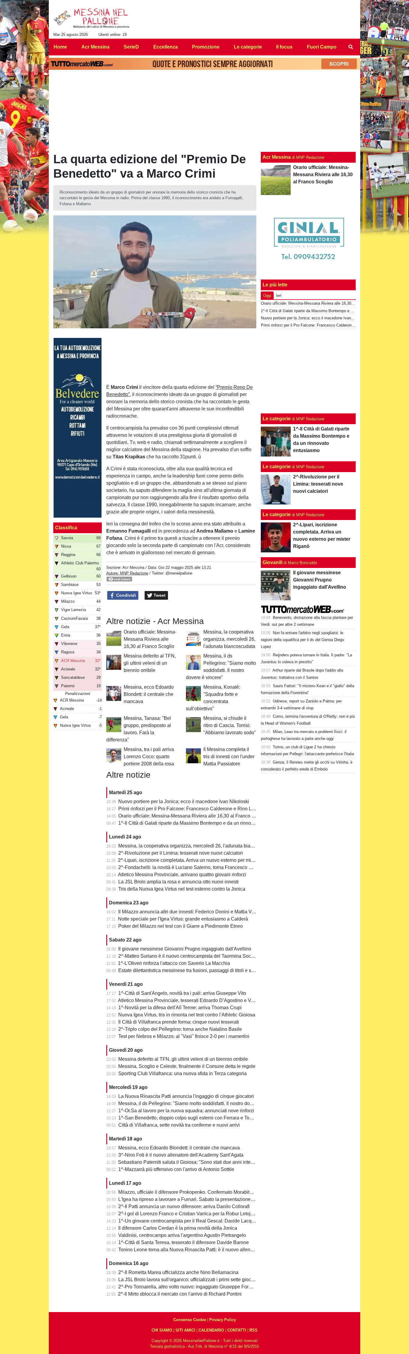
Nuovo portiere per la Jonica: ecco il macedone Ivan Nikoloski (183, 801)
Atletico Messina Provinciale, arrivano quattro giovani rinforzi (182, 874)
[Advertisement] (308, 371)
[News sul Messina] (91, 18)
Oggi (267, 295)
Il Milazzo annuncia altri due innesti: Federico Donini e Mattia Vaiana (190, 911)
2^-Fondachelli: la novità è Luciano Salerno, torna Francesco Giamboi (192, 867)
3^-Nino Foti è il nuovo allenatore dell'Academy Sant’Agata (180, 1154)
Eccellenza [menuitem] (165, 46)
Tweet (159, 595)
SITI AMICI (185, 1330)
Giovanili (272, 562)
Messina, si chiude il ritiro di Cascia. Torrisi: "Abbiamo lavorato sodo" (229, 725)
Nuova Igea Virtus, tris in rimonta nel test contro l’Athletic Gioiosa (186, 1014)
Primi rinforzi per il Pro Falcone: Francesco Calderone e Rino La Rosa (192, 808)
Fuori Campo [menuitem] (322, 46)
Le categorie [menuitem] (248, 46)
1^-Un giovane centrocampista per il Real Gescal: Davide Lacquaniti (190, 1220)
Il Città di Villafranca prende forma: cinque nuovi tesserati (178, 1021)
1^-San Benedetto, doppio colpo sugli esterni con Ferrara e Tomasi (189, 1117)
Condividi (125, 595)
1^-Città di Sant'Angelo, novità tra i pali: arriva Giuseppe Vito (182, 993)
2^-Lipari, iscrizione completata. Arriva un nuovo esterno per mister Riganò (196, 860)
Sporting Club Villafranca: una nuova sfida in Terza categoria (182, 1073)
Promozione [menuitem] (205, 46)
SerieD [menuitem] (131, 46)
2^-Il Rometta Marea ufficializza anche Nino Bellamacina (178, 1272)
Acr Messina (133, 567)
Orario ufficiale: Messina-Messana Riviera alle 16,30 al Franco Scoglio (150, 639)
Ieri (278, 295)
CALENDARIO (211, 1330)
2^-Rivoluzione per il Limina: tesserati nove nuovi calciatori (180, 853)
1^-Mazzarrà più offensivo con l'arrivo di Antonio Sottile (176, 1169)
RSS (253, 1330)
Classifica (66, 527)
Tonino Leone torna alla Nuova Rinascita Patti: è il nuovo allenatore (189, 1249)
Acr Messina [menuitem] (95, 46)
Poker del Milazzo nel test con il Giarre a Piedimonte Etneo (180, 926)
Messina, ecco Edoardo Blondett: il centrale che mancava (149, 694)
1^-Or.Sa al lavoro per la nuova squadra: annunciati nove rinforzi (186, 1110)
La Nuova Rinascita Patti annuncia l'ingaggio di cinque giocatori (186, 1096)
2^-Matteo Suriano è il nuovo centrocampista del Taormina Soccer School (196, 956)
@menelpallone (179, 573)
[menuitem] (350, 47)
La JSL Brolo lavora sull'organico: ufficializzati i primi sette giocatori (189, 1279)
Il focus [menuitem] (284, 46)
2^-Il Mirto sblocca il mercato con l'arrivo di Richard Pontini (180, 1293)
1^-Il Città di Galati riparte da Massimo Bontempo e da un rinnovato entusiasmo (202, 823)
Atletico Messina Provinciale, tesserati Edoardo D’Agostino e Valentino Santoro (202, 1000)
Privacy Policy (222, 1319)
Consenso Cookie (189, 1319)
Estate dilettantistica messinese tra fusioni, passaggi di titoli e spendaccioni (197, 970)
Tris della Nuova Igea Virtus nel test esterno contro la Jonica (181, 888)
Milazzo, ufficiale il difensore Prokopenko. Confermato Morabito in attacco (196, 1192)
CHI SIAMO (162, 1330)
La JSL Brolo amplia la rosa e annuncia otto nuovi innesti (178, 881)
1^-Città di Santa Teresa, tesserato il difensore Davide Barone (183, 1242)
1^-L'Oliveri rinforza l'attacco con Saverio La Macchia (174, 963)
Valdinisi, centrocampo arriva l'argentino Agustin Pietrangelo (182, 1235)
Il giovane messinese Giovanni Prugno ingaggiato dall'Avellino (184, 948)
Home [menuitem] (60, 46)
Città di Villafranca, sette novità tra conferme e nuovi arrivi (179, 1125)
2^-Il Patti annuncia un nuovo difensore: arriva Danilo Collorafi (184, 1206)
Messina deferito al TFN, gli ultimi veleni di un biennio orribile (150, 663)
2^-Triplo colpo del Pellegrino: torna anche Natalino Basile (180, 1029)
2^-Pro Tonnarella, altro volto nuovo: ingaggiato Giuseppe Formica (188, 1286)
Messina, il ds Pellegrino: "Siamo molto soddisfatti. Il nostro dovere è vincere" (199, 1103)
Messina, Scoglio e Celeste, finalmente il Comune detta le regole (186, 1066)
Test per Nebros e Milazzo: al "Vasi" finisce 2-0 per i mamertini (183, 1036)
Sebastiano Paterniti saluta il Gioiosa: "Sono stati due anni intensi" (188, 1162)
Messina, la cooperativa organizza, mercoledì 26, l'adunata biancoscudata (229, 639)
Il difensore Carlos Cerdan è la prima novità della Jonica (177, 1228)
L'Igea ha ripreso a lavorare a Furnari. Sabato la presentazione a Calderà (195, 1199)
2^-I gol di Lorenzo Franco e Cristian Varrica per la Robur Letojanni (189, 1213)
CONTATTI (236, 1330)
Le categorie (277, 418)
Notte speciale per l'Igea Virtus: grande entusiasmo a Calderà (183, 918)
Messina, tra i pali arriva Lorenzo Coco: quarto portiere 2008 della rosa (149, 756)
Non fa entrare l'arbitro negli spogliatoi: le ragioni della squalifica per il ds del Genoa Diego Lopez (302, 640)
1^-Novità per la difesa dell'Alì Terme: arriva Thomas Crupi (180, 1007)
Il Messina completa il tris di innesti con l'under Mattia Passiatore (229, 756)
